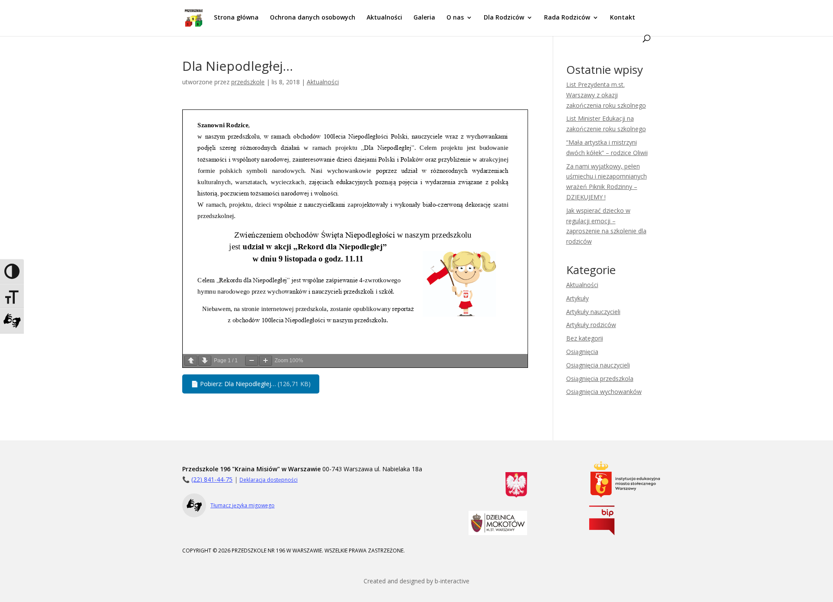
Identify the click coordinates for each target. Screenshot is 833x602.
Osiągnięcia (582, 351)
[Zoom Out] (251, 361)
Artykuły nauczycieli (593, 312)
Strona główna (236, 17)
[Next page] (204, 361)
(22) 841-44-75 (212, 479)
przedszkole (248, 82)
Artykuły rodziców (591, 325)
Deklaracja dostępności (268, 479)
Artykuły (577, 298)
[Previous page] (190, 361)
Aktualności (384, 17)
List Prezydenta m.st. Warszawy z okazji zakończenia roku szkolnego (606, 94)
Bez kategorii (584, 338)
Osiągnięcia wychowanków (604, 391)
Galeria (424, 17)
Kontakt (622, 17)
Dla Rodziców (504, 17)
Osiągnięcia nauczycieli (598, 365)
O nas (455, 17)
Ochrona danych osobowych (312, 17)
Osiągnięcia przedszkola (599, 378)
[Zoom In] (265, 361)
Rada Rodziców (567, 17)
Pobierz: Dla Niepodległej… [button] (251, 384)
